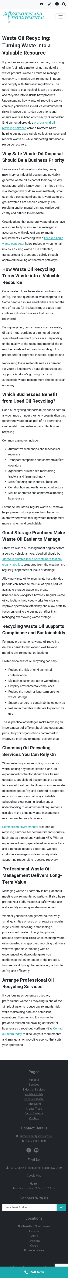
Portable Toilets (34, 1094)
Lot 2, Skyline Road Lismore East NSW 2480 (36, 1167)
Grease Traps (34, 1108)
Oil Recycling (34, 1103)
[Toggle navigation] (61, 17)
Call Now (36, 1272)
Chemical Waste (34, 1099)
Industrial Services (34, 1089)
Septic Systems (34, 1113)
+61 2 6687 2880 (36, 1140)
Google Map (34, 1175)
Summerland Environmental (20, 827)
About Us (34, 1079)
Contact (34, 1118)
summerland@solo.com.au (36, 1136)
